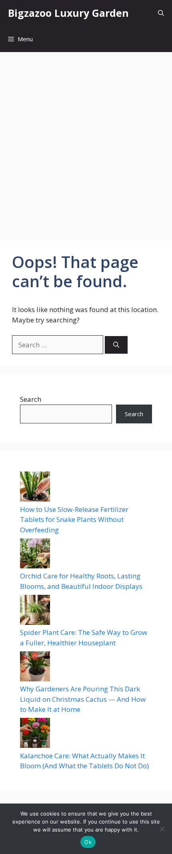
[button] (161, 13)
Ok (88, 842)
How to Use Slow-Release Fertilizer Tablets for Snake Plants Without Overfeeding (74, 519)
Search (30, 399)
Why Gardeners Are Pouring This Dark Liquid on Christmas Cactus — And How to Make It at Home (83, 699)
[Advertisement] (86, 142)
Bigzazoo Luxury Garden (68, 13)
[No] (162, 829)
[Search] (116, 345)
